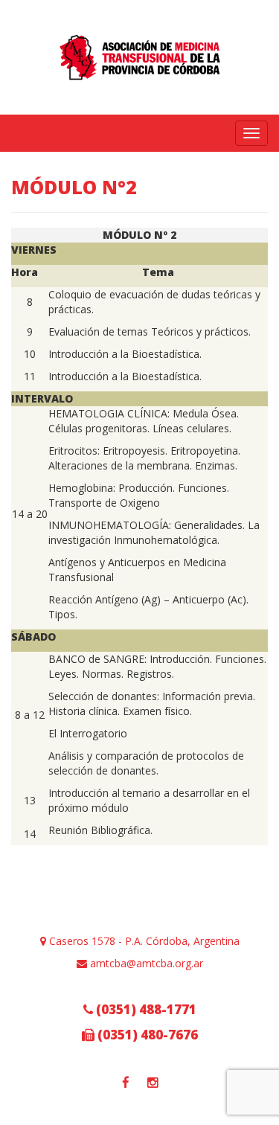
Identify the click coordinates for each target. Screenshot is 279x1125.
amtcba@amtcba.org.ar (145, 963)
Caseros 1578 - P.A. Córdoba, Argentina (143, 941)
